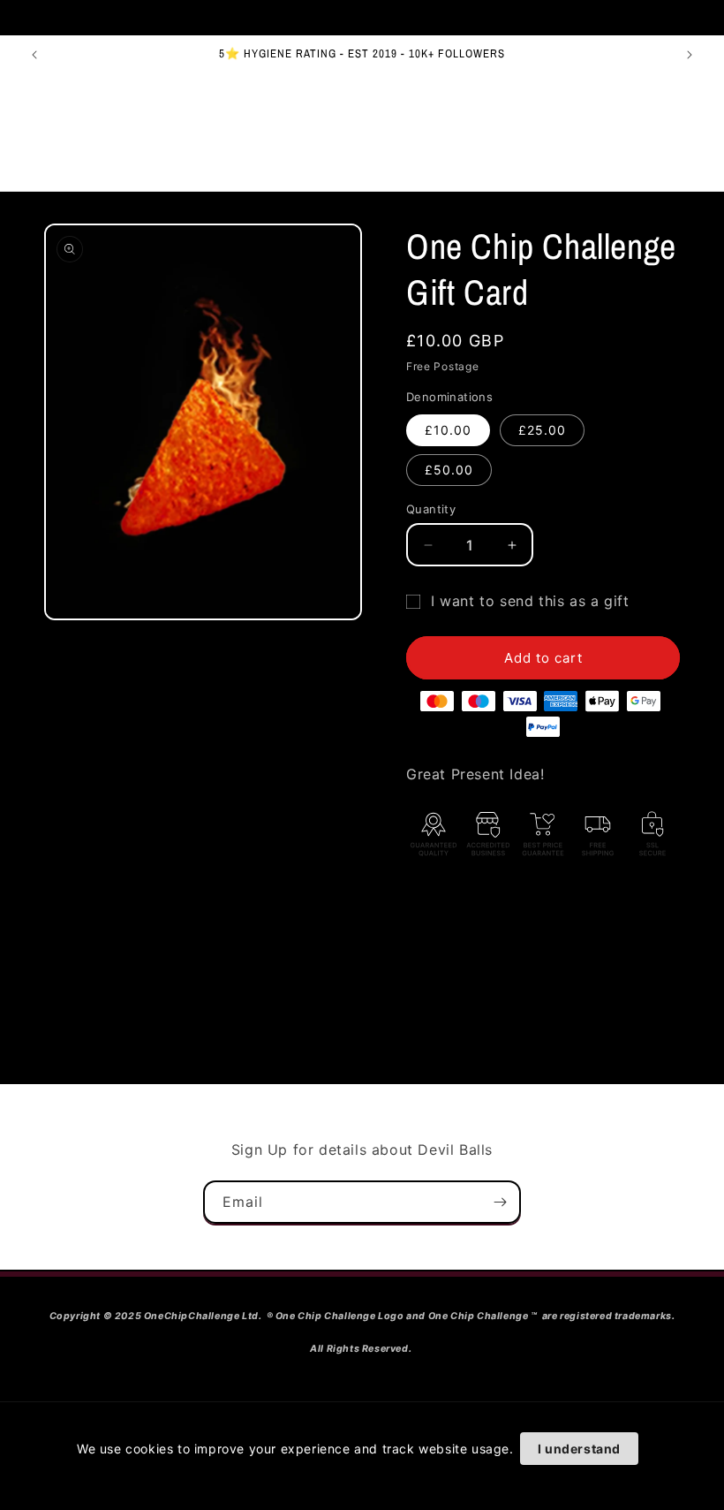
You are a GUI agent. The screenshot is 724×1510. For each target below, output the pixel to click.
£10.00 (448, 429)
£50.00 (449, 469)
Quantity (431, 509)
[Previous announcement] (34, 54)
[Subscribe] (499, 1202)
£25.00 (542, 429)
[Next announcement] (689, 54)
